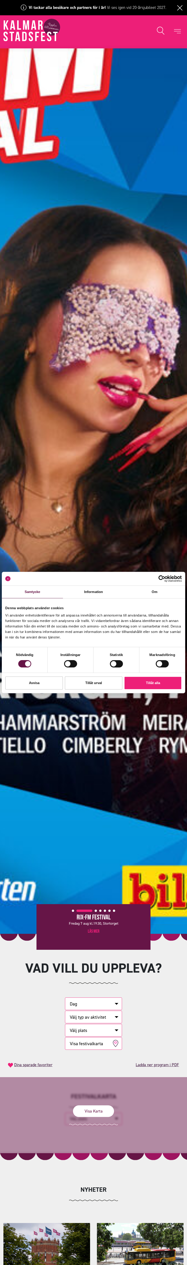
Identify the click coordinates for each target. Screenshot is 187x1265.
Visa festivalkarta (86, 1044)
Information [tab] (93, 592)
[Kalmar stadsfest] (31, 30)
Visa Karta (94, 1111)
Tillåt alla (153, 683)
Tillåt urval (93, 683)
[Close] (180, 7)
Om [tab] (154, 592)
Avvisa (34, 683)
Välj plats (78, 1030)
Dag (73, 1004)
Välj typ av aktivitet (88, 1017)
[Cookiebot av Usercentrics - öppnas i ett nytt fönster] (162, 578)
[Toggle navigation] (177, 31)
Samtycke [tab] (32, 592)
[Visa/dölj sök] (161, 30)
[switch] (70, 663)
